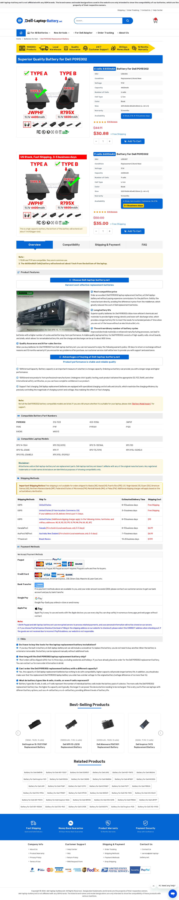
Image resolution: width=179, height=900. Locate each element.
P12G (128, 427)
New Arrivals (60, 33)
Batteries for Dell (31, 39)
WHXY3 (56, 432)
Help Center (158, 10)
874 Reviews (112, 122)
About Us (124, 33)
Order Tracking (133, 10)
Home (18, 39)
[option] (53, 94)
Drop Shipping (110, 862)
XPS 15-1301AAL (96, 445)
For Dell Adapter (84, 33)
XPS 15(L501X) (59, 445)
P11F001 (93, 427)
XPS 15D (129, 445)
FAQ (68, 853)
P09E (18, 427)
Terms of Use (35, 862)
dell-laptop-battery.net (56, 891)
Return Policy (72, 857)
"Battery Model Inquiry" (141, 404)
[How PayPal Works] (140, 870)
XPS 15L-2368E (23, 450)
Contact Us (145, 10)
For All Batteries (39, 33)
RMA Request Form (75, 862)
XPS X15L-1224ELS (134, 450)
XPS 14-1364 (21, 445)
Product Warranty (37, 853)
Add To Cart (134, 141)
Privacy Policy (35, 857)
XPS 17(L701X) (96, 450)
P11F (55, 427)
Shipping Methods (112, 853)
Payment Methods (112, 857)
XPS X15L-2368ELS (24, 455)
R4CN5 (19, 432)
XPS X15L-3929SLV (61, 455)
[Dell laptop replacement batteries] (40, 20)
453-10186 (94, 422)
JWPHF (129, 422)
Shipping (121, 10)
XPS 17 (56, 450)
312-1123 (57, 422)
